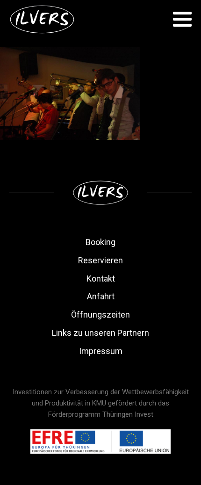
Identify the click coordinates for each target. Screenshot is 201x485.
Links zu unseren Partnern (100, 333)
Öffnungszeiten (100, 314)
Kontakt (100, 278)
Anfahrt (101, 296)
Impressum (100, 351)
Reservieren (100, 260)
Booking (100, 242)
